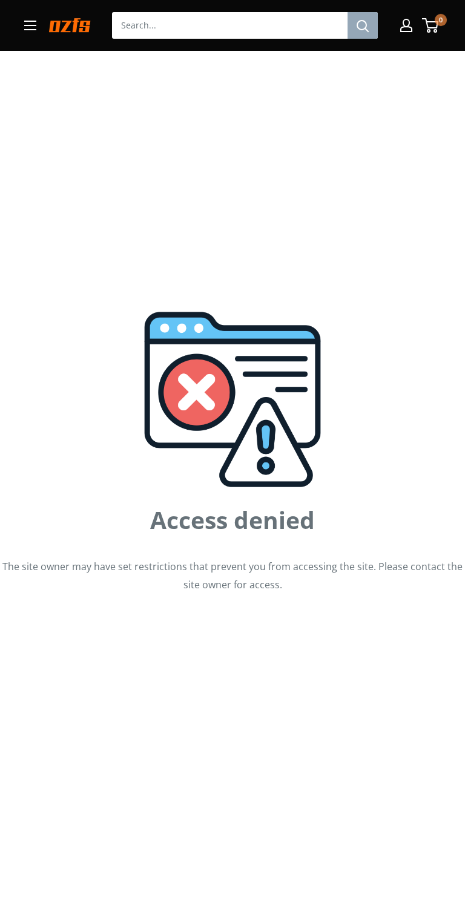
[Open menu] (30, 25)
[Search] (363, 25)
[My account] (406, 25)
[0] (430, 25)
